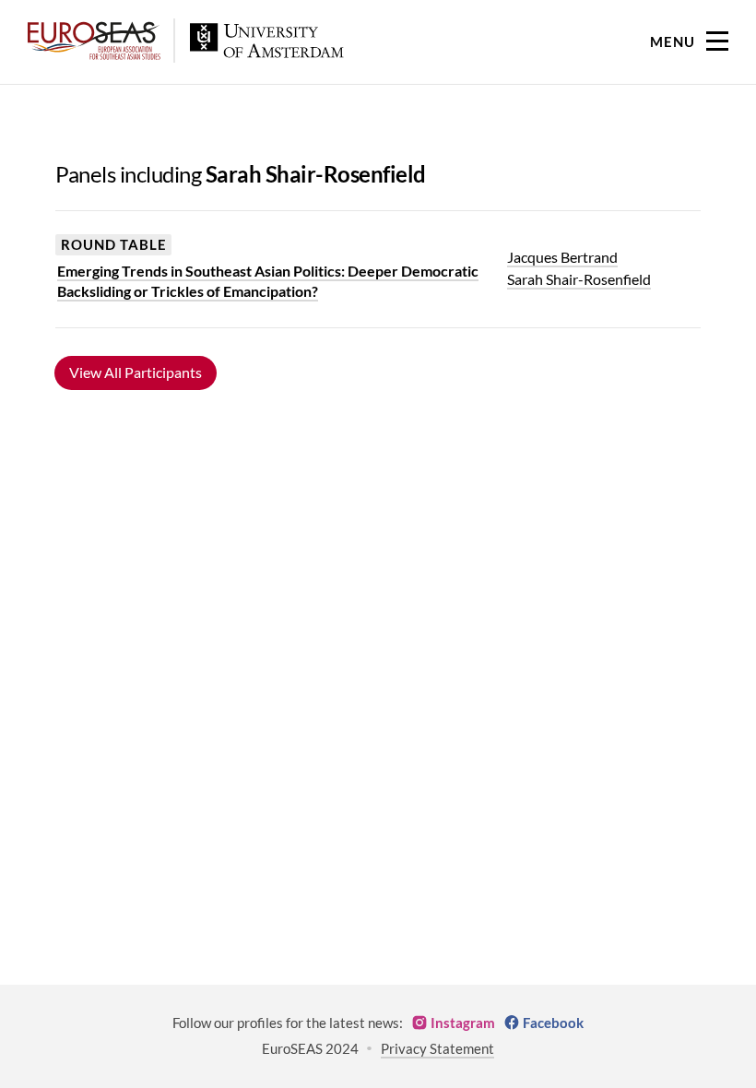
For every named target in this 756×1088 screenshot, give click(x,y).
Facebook (553, 1022)
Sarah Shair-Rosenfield (579, 279)
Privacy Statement (437, 1048)
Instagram (463, 1022)
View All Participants (135, 372)
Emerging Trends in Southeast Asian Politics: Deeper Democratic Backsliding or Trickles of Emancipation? (267, 281)
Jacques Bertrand (562, 257)
